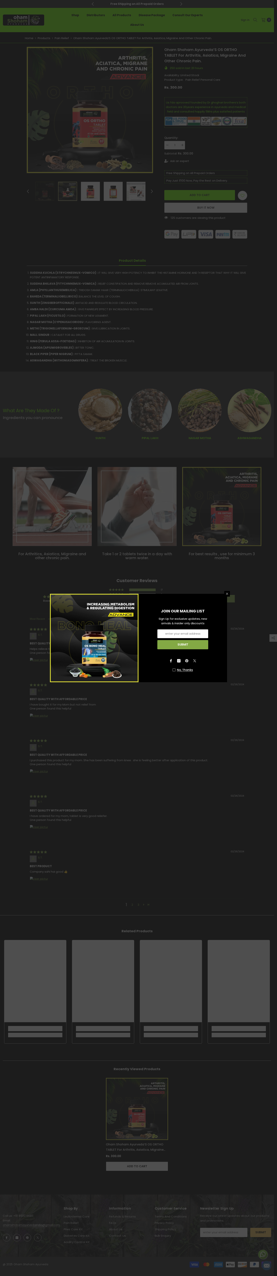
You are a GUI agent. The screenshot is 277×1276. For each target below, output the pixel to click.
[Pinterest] (187, 661)
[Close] (227, 594)
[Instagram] (179, 661)
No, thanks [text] (185, 670)
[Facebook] (171, 661)
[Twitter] (195, 661)
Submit (183, 644)
